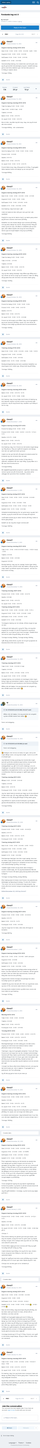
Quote (8, 79)
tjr (7, 703)
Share (10, 1428)
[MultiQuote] (3, 79)
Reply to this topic (20, 27)
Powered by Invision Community (20, 1445)
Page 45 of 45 (20, 34)
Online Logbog (17, 21)
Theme (20, 1443)
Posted (14, 44)
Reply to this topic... (11, 1418)
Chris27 (5, 19)
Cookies (28, 1443)
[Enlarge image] (22, 688)
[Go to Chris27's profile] (3, 43)
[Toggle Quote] (4, 710)
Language (12, 1443)
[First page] (2, 34)
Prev (6, 34)
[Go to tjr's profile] (3, 704)
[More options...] (36, 43)
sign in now (11, 1410)
